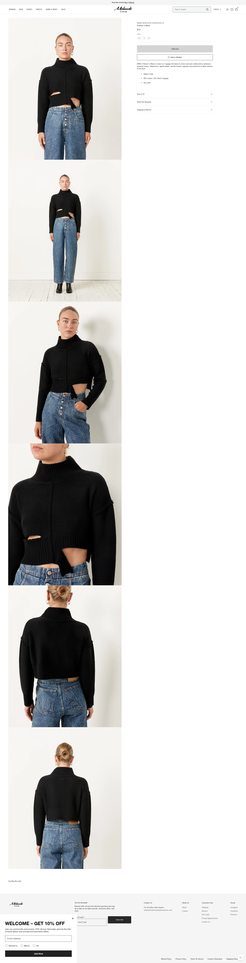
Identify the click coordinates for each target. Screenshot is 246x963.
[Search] (207, 9)
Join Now (38, 953)
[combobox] (190, 9)
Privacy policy (181, 959)
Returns (205, 911)
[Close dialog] (72, 918)
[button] (226, 9)
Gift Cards (205, 915)
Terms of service (196, 959)
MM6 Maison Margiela (150, 23)
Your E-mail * (79, 917)
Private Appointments (210, 918)
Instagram (234, 907)
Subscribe (119, 920)
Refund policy (166, 959)
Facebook (234, 911)
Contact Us (206, 922)
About (184, 907)
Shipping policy (232, 959)
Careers (185, 911)
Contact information (215, 959)
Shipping (205, 907)
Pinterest (233, 915)
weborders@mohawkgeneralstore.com (157, 910)
